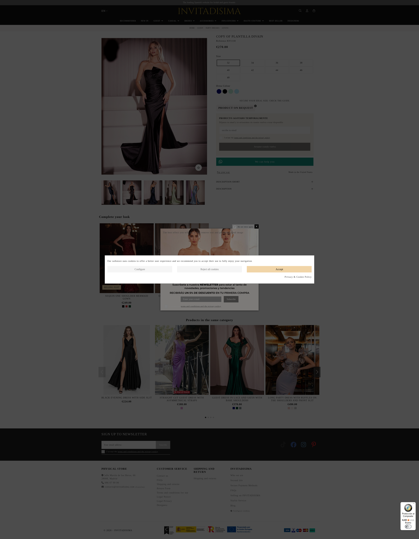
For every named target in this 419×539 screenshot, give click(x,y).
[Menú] (414, 504)
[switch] (408, 527)
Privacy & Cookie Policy (298, 277)
